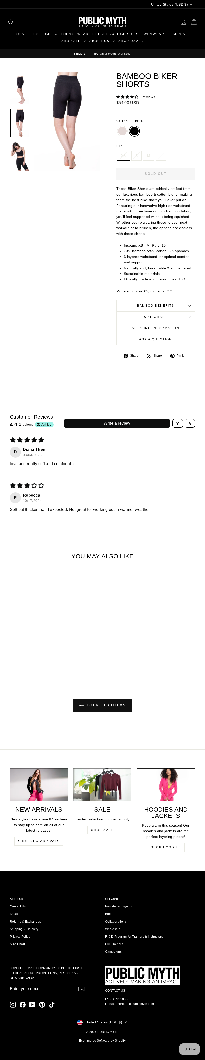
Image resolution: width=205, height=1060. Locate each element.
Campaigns (113, 951)
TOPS (20, 34)
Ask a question (155, 339)
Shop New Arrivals (39, 841)
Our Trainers (114, 944)
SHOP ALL (72, 41)
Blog (108, 914)
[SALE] (103, 784)
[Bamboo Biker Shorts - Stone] (27, 656)
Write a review (117, 423)
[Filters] (177, 423)
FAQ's (14, 914)
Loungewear (75, 34)
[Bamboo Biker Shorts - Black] (34, 656)
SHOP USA (129, 41)
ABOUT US (100, 41)
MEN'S (180, 34)
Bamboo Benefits (155, 305)
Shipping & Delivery (24, 929)
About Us (16, 899)
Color (129, 121)
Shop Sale (102, 830)
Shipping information (156, 328)
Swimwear (154, 34)
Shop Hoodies (166, 847)
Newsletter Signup (118, 906)
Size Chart (156, 317)
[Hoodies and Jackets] (166, 784)
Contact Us (18, 906)
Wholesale (112, 929)
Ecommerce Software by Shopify (102, 1040)
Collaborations (115, 921)
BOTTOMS (44, 34)
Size (121, 146)
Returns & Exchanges (25, 921)
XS (123, 156)
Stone (123, 131)
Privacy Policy (20, 936)
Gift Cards (112, 899)
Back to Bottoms (106, 705)
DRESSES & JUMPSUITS (115, 34)
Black (135, 131)
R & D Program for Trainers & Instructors (134, 936)
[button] (128, 97)
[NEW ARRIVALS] (39, 784)
